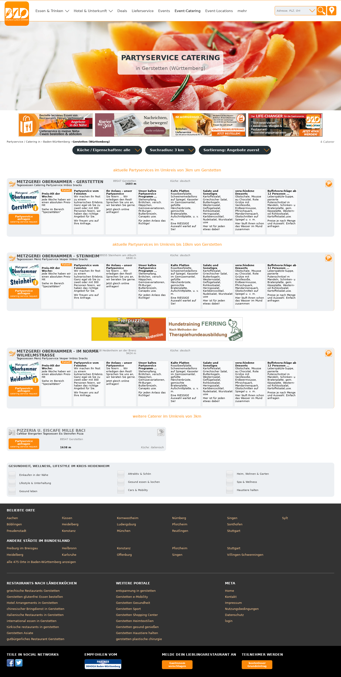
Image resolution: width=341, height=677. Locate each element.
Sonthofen (234, 524)
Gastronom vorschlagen (177, 664)
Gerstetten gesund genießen (137, 627)
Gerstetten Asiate (20, 633)
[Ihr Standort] (331, 10)
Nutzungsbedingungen (242, 609)
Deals (122, 11)
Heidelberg (70, 524)
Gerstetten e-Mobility (132, 597)
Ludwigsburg (126, 524)
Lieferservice (143, 11)
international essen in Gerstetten (31, 621)
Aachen (12, 518)
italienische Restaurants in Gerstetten (35, 615)
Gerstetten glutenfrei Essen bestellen (35, 597)
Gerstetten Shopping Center (137, 615)
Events (164, 11)
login (228, 621)
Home (229, 590)
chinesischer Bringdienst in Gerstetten (35, 609)
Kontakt (231, 597)
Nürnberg (179, 518)
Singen (232, 518)
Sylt (285, 518)
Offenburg (124, 554)
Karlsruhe (69, 554)
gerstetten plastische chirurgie (139, 639)
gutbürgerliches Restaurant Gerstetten (35, 639)
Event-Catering (188, 11)
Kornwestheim (127, 518)
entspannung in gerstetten (136, 590)
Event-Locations (219, 11)
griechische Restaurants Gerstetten (33, 590)
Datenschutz (234, 615)
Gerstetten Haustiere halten (137, 633)
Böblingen (14, 524)
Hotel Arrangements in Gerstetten (32, 603)
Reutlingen (180, 531)
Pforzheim (179, 524)
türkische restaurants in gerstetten (33, 627)
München (123, 531)
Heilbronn (69, 548)
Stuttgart (233, 531)
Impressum (233, 603)
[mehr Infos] (24, 200)
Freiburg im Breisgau (22, 548)
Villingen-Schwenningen (245, 554)
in (23, 141)
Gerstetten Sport (128, 609)
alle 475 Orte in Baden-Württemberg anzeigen (41, 562)
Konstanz (69, 531)
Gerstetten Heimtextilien (135, 621)
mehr (242, 11)
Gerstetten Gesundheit (133, 603)
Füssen (67, 518)
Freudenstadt (16, 531)
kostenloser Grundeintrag (257, 664)
